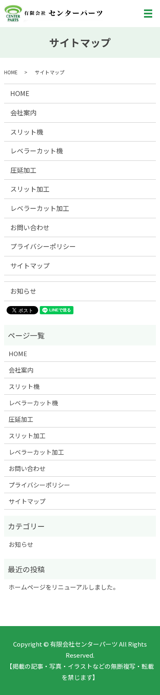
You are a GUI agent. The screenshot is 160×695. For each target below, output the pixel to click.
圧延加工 (23, 170)
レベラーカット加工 (39, 208)
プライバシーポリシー (43, 246)
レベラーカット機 (36, 150)
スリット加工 (30, 189)
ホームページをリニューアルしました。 (64, 587)
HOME (11, 72)
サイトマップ (30, 265)
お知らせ (23, 291)
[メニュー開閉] (148, 13)
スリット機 (26, 132)
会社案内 (23, 112)
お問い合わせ (30, 227)
